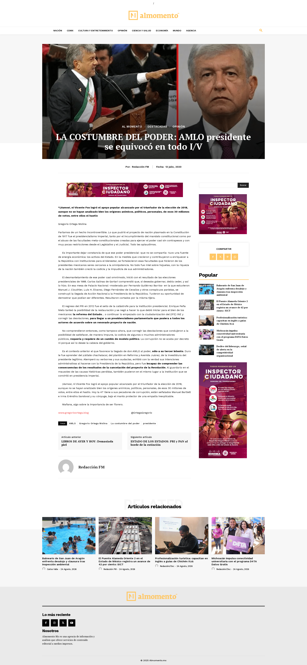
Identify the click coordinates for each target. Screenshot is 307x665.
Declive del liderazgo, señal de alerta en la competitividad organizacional (231, 351)
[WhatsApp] (235, 257)
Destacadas (157, 126)
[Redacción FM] (66, 467)
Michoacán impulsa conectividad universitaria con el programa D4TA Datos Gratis (232, 335)
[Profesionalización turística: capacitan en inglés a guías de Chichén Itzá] (206, 320)
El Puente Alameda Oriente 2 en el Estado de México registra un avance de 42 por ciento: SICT (232, 306)
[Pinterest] (227, 257)
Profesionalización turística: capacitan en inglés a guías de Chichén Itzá (231, 320)
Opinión (179, 126)
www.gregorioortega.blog (73, 412)
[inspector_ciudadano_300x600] (223, 457)
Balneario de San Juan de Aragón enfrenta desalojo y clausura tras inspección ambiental (231, 290)
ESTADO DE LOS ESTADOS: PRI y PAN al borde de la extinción (159, 443)
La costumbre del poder (125, 423)
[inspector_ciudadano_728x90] (125, 196)
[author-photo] (44, 569)
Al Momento (132, 126)
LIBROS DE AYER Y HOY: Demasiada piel (87, 443)
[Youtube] (71, 622)
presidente (149, 423)
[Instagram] (54, 622)
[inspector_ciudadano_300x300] (223, 233)
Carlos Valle (52, 569)
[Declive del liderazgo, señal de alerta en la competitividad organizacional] (206, 350)
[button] (240, 30)
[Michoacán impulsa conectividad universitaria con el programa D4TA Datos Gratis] (206, 334)
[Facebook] (213, 257)
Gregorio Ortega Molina (93, 423)
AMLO (72, 423)
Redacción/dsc (167, 566)
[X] (220, 257)
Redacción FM (140, 166)
